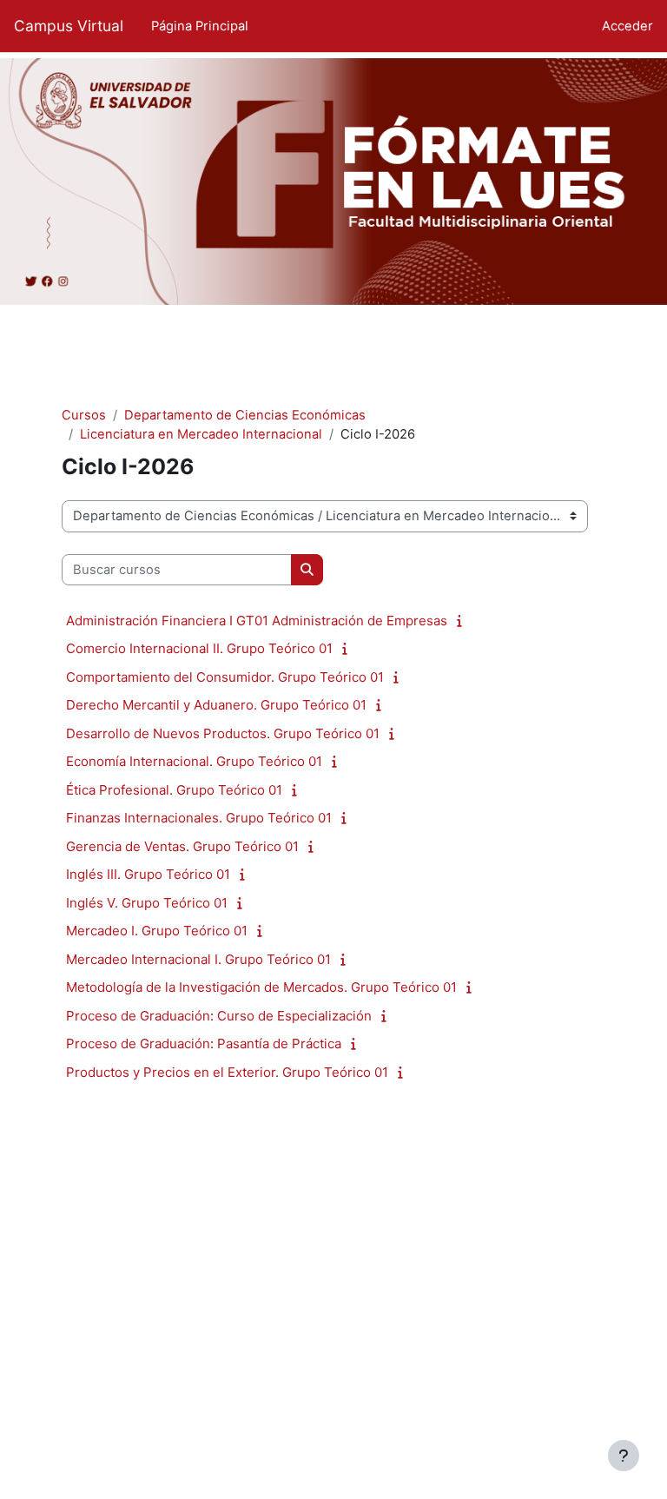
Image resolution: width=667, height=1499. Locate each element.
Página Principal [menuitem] (199, 26)
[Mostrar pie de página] (623, 1455)
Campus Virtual (68, 26)
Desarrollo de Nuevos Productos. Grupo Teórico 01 (223, 733)
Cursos (84, 415)
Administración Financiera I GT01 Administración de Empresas (256, 620)
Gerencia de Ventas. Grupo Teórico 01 (182, 846)
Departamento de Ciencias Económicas (245, 415)
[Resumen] (463, 621)
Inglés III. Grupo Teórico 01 (148, 874)
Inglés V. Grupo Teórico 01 (147, 903)
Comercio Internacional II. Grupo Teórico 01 (199, 648)
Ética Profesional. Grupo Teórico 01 (174, 790)
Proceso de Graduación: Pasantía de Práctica (203, 1043)
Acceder (627, 26)
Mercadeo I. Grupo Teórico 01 (157, 930)
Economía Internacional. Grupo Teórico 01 (194, 761)
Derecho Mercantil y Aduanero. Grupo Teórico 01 (216, 705)
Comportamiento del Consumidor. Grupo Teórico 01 (225, 677)
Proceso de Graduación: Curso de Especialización (219, 1015)
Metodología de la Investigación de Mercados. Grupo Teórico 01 (261, 987)
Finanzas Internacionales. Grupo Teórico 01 (199, 817)
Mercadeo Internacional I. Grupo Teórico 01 (198, 959)
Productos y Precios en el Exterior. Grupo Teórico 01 (227, 1072)
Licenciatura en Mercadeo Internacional (201, 434)
